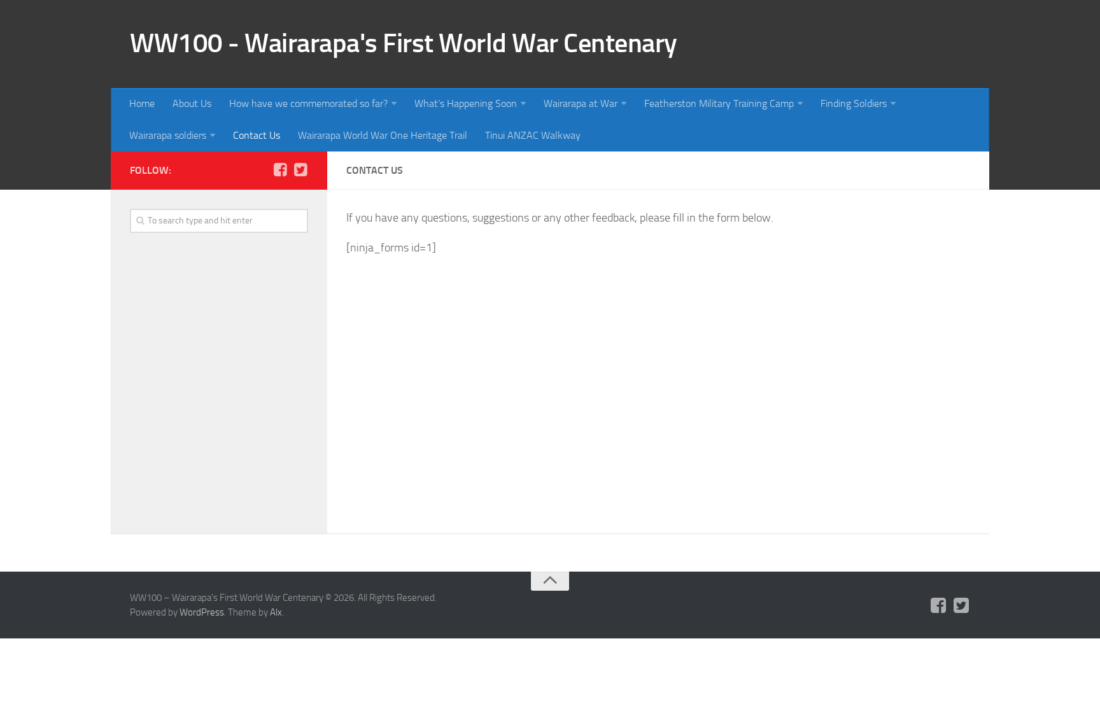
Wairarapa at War (580, 103)
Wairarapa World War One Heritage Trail (382, 135)
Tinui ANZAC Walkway (533, 135)
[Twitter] (300, 170)
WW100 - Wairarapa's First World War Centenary (403, 43)
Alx (276, 612)
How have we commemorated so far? (308, 103)
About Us (192, 103)
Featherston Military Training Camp (719, 103)
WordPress (202, 612)
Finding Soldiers (854, 103)
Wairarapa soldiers (167, 135)
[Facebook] (280, 170)
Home (142, 103)
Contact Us (256, 135)
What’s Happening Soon (465, 103)
